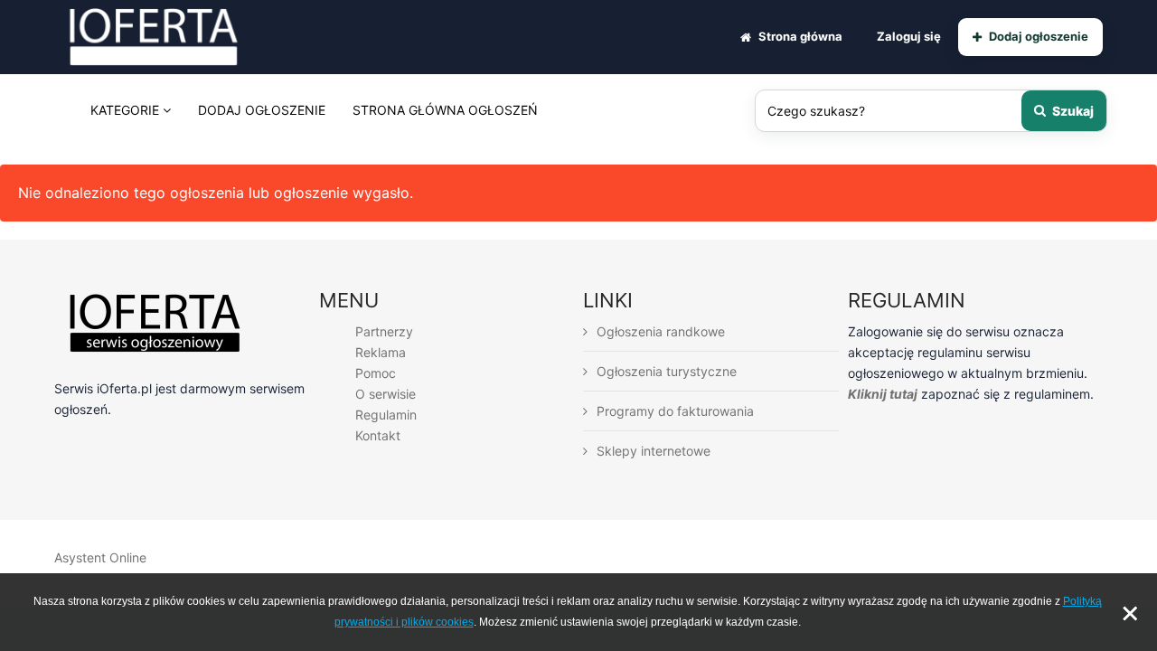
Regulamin (386, 414)
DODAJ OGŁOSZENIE (261, 110)
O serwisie (385, 393)
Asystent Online (100, 557)
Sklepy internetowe (653, 450)
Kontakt (377, 435)
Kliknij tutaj (882, 393)
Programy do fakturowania (675, 411)
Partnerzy (384, 331)
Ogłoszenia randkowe (661, 331)
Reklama (380, 352)
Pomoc (375, 373)
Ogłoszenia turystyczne (667, 371)
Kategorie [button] (126, 110)
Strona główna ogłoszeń (445, 110)
